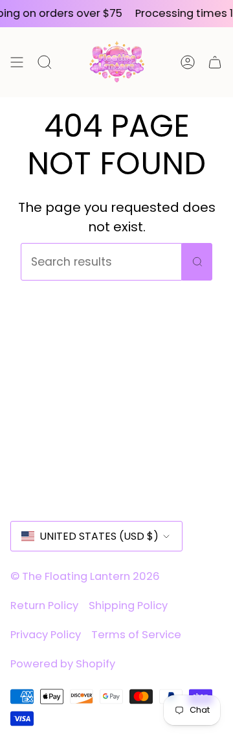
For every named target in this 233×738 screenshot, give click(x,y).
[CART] (214, 62)
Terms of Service (136, 634)
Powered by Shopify (62, 663)
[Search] (197, 262)
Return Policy (44, 605)
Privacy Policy (45, 634)
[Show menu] (17, 62)
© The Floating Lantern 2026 (85, 576)
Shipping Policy (128, 605)
